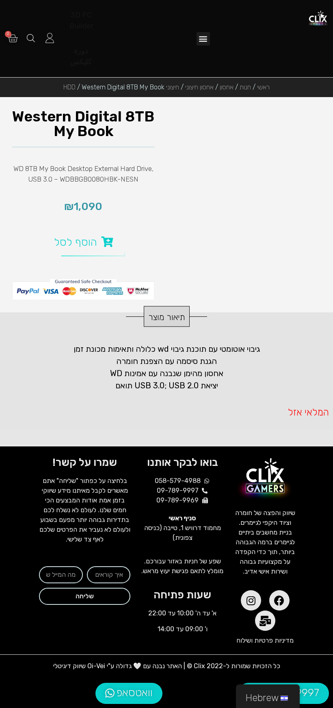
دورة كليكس (81, 56)
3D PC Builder (81, 20)
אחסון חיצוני (199, 87)
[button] (203, 38)
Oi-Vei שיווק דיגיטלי (79, 666)
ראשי (263, 87)
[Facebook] (279, 600)
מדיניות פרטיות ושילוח (265, 640)
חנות (245, 87)
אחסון (227, 87)
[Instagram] (251, 600)
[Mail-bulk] (265, 621)
